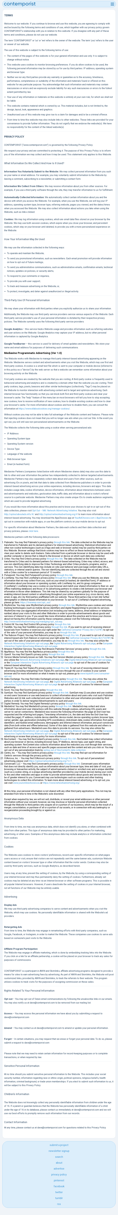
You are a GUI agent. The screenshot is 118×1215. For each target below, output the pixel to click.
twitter (59, 1192)
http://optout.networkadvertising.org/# (58, 514)
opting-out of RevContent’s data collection (64, 750)
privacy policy (59, 1174)
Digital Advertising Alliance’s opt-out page (75, 643)
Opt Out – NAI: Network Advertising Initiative (54, 510)
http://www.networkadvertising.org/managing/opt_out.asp (33, 621)
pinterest (59, 1180)
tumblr (59, 1198)
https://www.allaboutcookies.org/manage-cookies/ (44, 408)
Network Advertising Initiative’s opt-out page (26, 643)
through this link (62, 542)
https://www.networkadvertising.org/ (61, 783)
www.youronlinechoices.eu (26, 783)
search (59, 1156)
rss (59, 1204)
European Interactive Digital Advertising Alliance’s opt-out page (42, 662)
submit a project (59, 1145)
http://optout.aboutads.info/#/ (19, 514)
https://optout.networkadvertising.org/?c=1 (50, 761)
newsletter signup (59, 1150)
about (59, 1162)
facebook (59, 1186)
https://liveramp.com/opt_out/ (35, 602)
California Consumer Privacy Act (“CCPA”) (82, 629)
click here (33, 531)
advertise (59, 1168)
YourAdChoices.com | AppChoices (92, 518)
